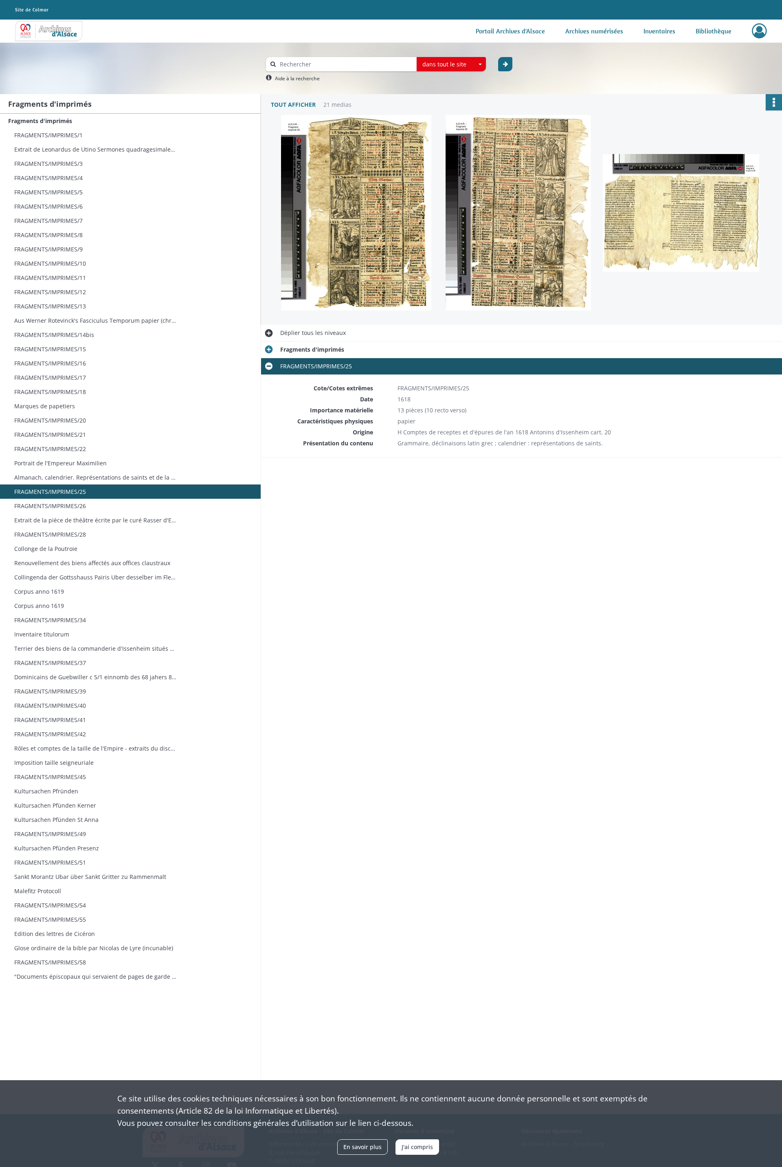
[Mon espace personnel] (759, 31)
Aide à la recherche (297, 78)
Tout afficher (293, 104)
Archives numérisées (594, 31)
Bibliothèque (713, 31)
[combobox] (451, 64)
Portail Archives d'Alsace (510, 31)
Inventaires (659, 31)
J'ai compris (417, 1147)
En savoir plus (362, 1147)
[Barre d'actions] (774, 102)
